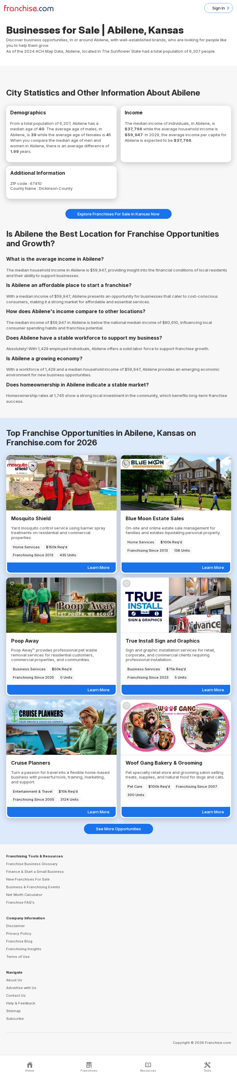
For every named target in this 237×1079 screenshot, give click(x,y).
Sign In (218, 8)
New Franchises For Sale (28, 879)
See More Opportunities (118, 828)
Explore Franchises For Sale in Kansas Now (118, 213)
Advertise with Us (21, 988)
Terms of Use (18, 956)
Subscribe (15, 1018)
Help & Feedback (20, 1003)
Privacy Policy (18, 933)
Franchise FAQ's (20, 902)
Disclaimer (15, 926)
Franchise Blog (19, 941)
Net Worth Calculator (24, 895)
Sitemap (13, 1011)
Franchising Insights (23, 949)
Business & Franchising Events (33, 887)
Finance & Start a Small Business (35, 871)
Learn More (99, 567)
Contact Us (16, 995)
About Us (14, 980)
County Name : (24, 188)
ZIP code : (20, 183)
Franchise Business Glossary (32, 864)
